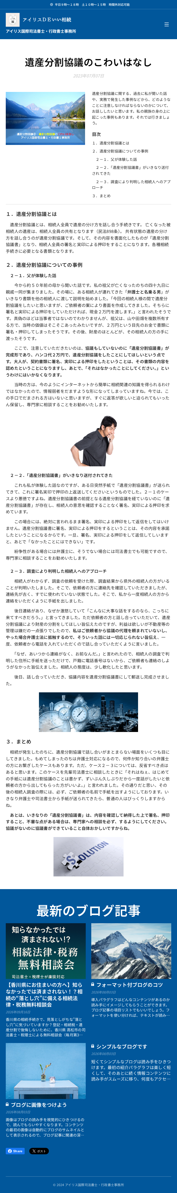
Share (17, 1151)
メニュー (166, 24)
